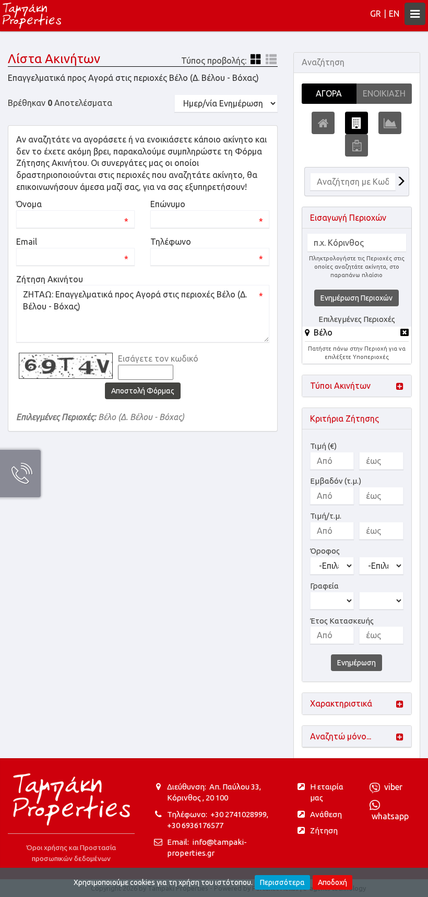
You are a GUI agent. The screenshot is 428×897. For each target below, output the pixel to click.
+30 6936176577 (195, 825)
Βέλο (323, 332)
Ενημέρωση (356, 663)
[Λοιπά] (356, 145)
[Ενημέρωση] (401, 182)
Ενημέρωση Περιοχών (356, 298)
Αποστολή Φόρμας (142, 391)
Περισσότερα (282, 882)
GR (375, 13)
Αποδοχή (332, 882)
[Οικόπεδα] (389, 123)
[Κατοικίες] (323, 123)
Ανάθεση (326, 814)
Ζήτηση (324, 830)
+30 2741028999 (238, 814)
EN (394, 13)
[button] (318, 332)
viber (391, 787)
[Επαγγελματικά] (356, 123)
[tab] (357, 334)
